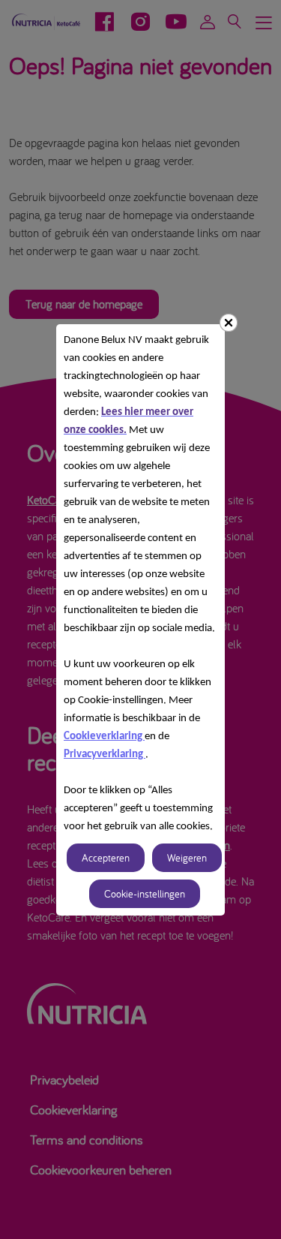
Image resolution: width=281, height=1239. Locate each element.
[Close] (229, 323)
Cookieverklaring (104, 736)
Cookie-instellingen (144, 894)
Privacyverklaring (104, 754)
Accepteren (106, 858)
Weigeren (187, 858)
